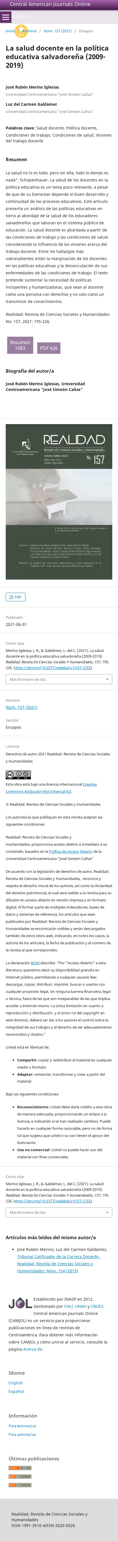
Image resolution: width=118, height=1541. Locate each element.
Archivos (29, 30)
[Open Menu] (5, 17)
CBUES (97, 1306)
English (16, 1383)
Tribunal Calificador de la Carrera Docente (58, 1256)
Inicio (10, 30)
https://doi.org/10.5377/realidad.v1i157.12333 (52, 667)
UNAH (80, 1306)
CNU (68, 1306)
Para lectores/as (22, 1425)
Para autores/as (22, 1434)
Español (16, 1391)
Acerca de (32, 1349)
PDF (17, 597)
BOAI (35, 962)
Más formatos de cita (28, 679)
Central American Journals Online (50, 4)
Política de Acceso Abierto (71, 851)
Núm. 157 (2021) (58, 30)
